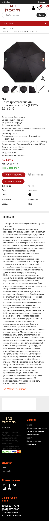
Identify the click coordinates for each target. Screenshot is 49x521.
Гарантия (30, 438)
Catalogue (8, 23)
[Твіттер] (15, 485)
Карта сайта (6, 471)
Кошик (29, 425)
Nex (4, 98)
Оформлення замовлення (37, 428)
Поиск (41, 15)
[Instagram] (4, 488)
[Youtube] (9, 488)
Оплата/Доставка (33, 435)
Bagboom (8, 2)
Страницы (41, 2)
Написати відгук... (17, 389)
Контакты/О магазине (35, 431)
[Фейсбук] (9, 485)
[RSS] (4, 485)
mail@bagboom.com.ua (11, 513)
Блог (4, 468)
